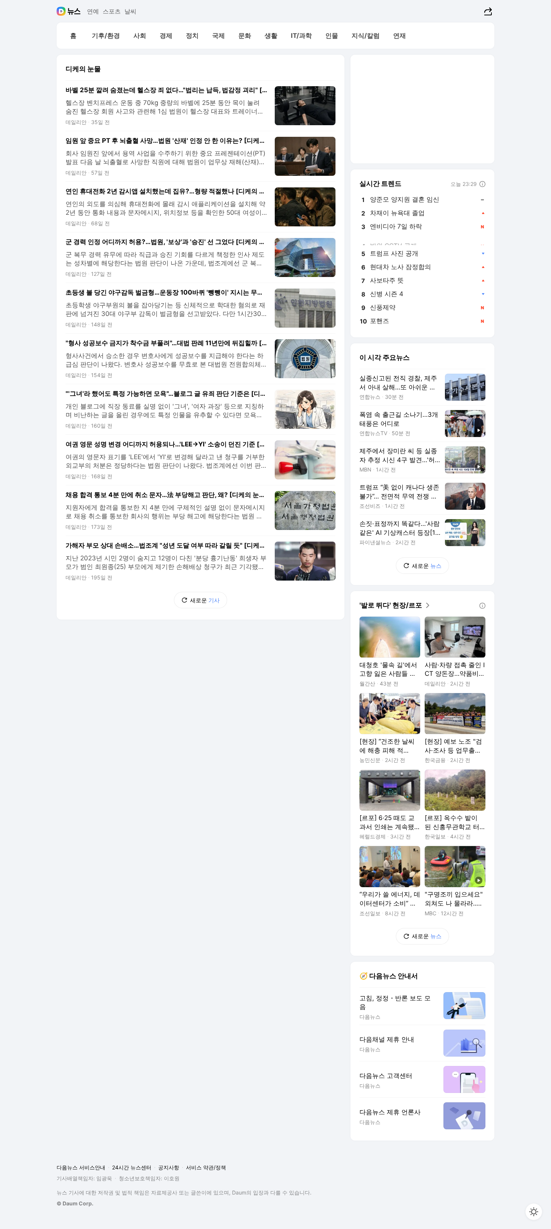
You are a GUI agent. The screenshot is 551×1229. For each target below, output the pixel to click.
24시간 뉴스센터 (131, 1167)
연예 (93, 11)
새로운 (205, 600)
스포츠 (112, 11)
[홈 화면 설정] (534, 1212)
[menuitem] (73, 35)
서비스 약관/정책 (206, 1167)
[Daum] (62, 11)
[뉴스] (74, 11)
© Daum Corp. (75, 1203)
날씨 (130, 11)
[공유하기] (487, 11)
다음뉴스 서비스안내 (81, 1167)
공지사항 (168, 1167)
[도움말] (482, 184)
